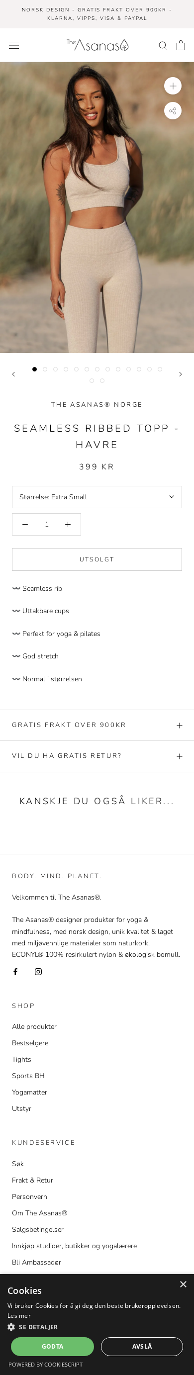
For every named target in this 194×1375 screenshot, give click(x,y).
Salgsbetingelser (38, 1229)
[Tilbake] (13, 374)
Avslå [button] (142, 1346)
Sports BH (28, 1076)
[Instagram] (38, 971)
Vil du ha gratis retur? (67, 755)
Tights (21, 1059)
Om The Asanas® (39, 1213)
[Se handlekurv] (181, 45)
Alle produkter (34, 1026)
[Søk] (163, 45)
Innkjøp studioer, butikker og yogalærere (74, 1246)
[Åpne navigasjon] (14, 45)
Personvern (29, 1196)
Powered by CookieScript (45, 1364)
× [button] (183, 1284)
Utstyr (21, 1108)
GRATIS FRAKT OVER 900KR (69, 725)
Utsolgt (97, 559)
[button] (97, 1327)
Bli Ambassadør (36, 1262)
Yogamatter (29, 1092)
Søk (18, 1164)
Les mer (19, 1315)
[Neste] (180, 374)
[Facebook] (15, 971)
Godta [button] (53, 1346)
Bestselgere (30, 1043)
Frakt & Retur (32, 1180)
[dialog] (97, 1324)
